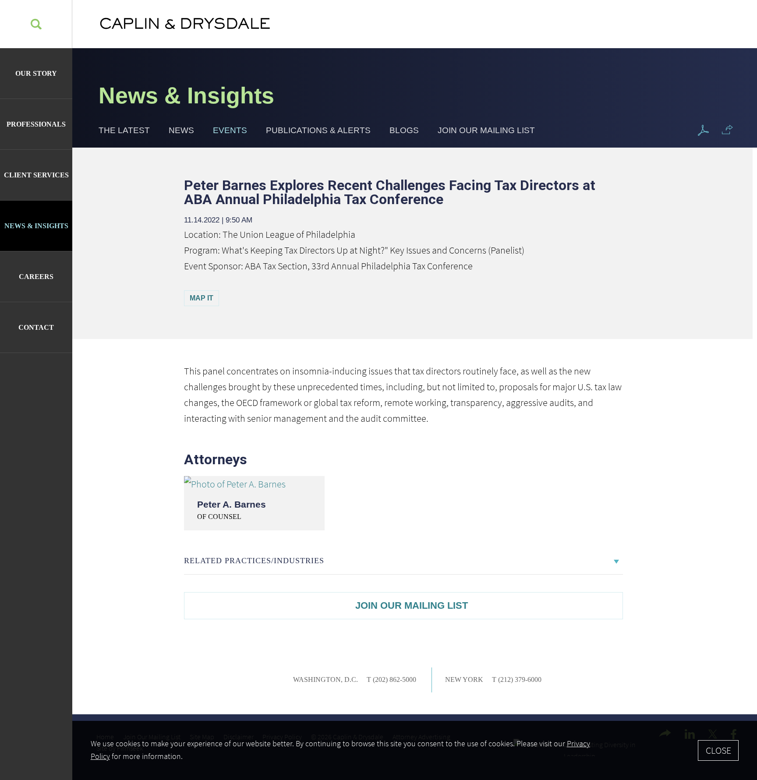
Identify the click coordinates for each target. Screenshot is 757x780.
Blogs (404, 130)
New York (464, 679)
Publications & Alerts (318, 130)
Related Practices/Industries (254, 560)
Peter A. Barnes (231, 504)
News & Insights (36, 225)
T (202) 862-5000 (391, 679)
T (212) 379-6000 (516, 679)
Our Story (36, 73)
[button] (727, 129)
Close (718, 750)
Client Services (36, 175)
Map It (201, 298)
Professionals (36, 124)
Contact (36, 327)
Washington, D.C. (325, 679)
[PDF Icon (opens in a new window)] (703, 131)
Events (230, 130)
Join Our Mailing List (486, 130)
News (181, 130)
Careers (36, 276)
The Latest (124, 130)
